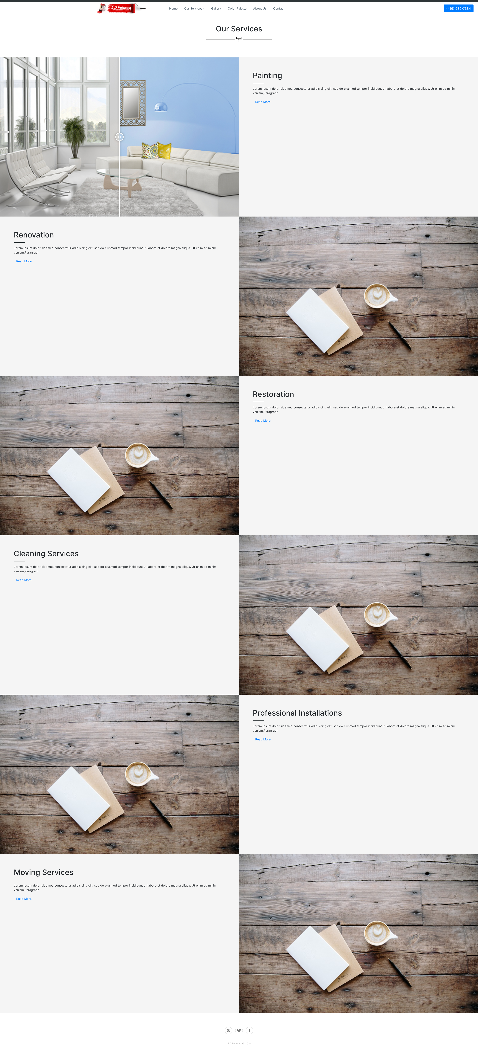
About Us (259, 8)
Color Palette (237, 8)
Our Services (193, 8)
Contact (279, 8)
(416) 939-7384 (458, 8)
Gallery (216, 8)
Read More (263, 102)
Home (173, 8)
